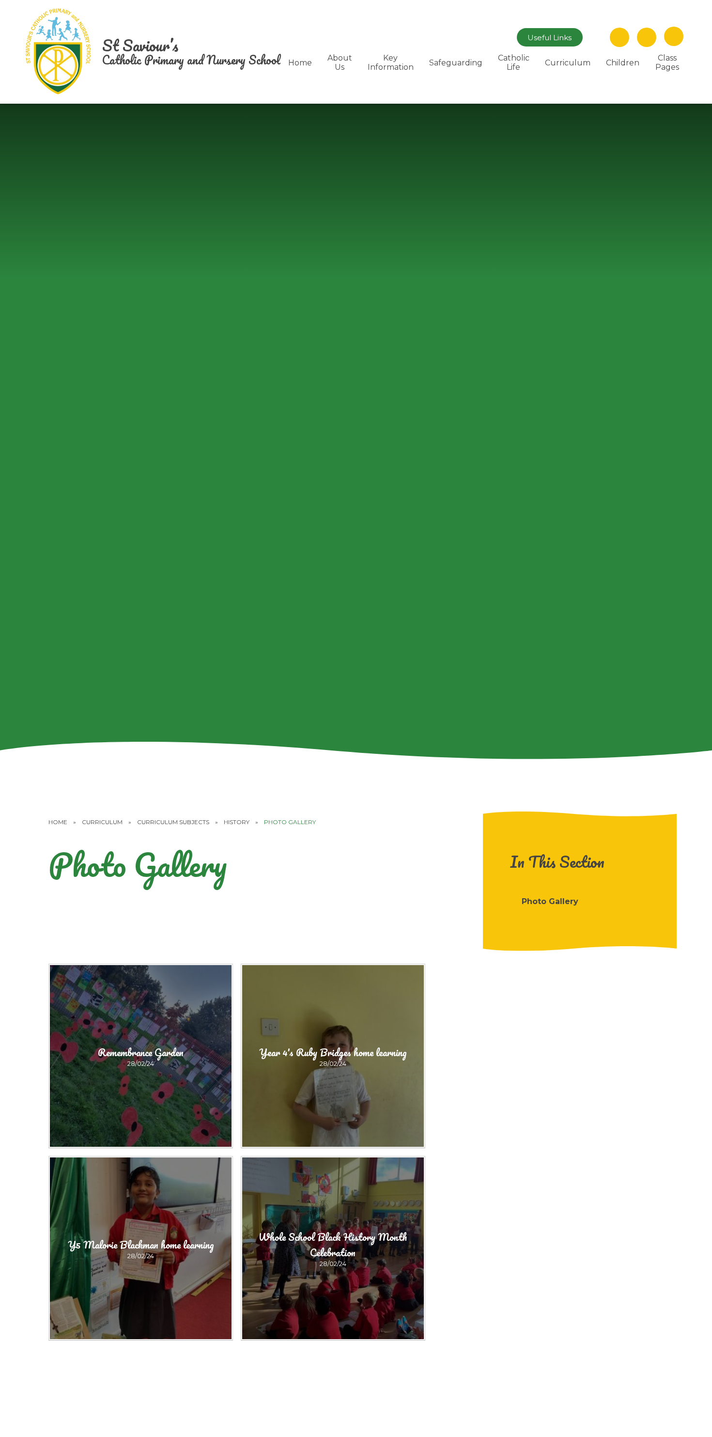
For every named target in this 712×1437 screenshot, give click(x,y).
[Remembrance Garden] (141, 1056)
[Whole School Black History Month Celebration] (333, 1248)
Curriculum (102, 822)
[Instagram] (596, 37)
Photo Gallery (290, 822)
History (236, 822)
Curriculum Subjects (173, 822)
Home (57, 822)
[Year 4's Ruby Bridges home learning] (333, 1056)
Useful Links (549, 37)
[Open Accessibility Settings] (646, 37)
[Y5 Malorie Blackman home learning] (141, 1248)
